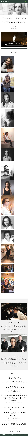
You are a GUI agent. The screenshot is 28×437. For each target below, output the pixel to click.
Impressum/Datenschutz (20, 434)
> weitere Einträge (14, 431)
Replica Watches (5, 436)
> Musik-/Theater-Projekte (14, 331)
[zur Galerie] (7, 64)
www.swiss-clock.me (16, 436)
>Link (14, 428)
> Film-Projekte (14, 366)
